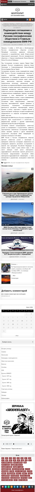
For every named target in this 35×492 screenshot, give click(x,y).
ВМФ (8, 162)
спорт (15, 480)
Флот (30, 478)
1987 (18, 460)
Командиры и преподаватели (9, 358)
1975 (18, 458)
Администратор (14, 256)
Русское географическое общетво (20, 162)
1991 (26, 460)
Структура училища (6, 389)
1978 (30, 458)
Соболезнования (15, 478)
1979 (3, 460)
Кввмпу (4, 473)
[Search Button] (33, 19)
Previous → (14, 264)
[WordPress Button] (14, 487)
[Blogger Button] (11, 487)
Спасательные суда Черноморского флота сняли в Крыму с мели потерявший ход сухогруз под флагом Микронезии (17, 195)
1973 (10, 458)
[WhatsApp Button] (8, 487)
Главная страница (9, 23)
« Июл (16, 335)
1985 (14, 460)
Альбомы (3, 367)
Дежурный (14, 199)
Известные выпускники (7, 361)
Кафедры (4, 392)
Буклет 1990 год (6, 386)
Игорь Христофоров (20, 471)
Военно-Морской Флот (18, 469)
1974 (14, 458)
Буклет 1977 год (6, 379)
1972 (6, 458)
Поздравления (5, 476)
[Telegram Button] (17, 487)
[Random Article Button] (26, 487)
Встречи (27, 469)
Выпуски (3, 364)
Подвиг (30, 473)
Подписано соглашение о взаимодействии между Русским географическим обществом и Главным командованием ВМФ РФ (17, 36)
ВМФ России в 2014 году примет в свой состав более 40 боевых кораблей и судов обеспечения (17, 228)
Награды (3, 395)
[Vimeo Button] (5, 487)
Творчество (24, 478)
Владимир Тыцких (18, 467)
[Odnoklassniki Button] (30, 19)
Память (24, 473)
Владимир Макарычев (16, 465)
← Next (13, 275)
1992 (30, 460)
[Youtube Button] (3, 487)
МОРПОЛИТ (17, 13)
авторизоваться (5, 296)
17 (3, 324)
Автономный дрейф (7, 462)
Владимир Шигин (6, 469)
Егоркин (12, 471)
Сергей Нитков (5, 478)
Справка (3, 351)
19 (13, 324)
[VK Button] (27, 19)
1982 (10, 460)
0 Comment (29, 224)
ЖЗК (2, 370)
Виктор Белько (5, 465)
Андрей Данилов (18, 462)
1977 (26, 458)
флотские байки (23, 480)
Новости (18, 27)
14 (22, 320)
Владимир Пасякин (7, 467)
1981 (7, 460)
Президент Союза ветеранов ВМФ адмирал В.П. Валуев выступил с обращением (17, 253)
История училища (6, 348)
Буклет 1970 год (6, 376)
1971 (3, 458)
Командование (11, 473)
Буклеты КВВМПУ (6, 373)
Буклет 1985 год (6, 382)
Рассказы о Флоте (25, 476)
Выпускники (5, 471)
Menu (5, 4)
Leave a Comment (18, 44)
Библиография (5, 398)
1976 (22, 458)
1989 (22, 460)
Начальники (4, 355)
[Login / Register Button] (29, 487)
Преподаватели (15, 476)
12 (13, 320)
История (29, 471)
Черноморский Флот (7, 480)
